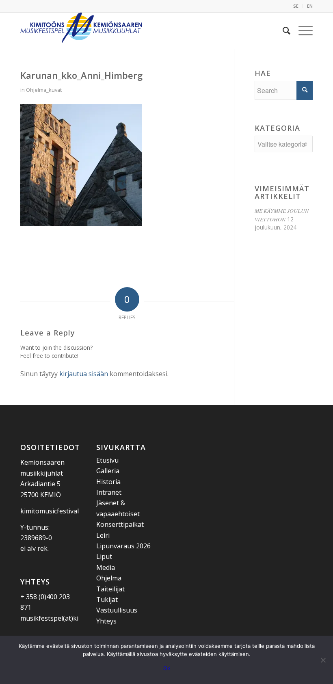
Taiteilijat (110, 588)
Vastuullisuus (116, 610)
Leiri (103, 535)
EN (310, 6)
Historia (108, 481)
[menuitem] (296, 6)
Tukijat (107, 599)
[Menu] (301, 30)
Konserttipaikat (120, 524)
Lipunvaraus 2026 (123, 545)
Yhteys (106, 621)
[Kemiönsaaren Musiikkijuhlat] (81, 30)
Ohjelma (108, 578)
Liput (104, 556)
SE (295, 6)
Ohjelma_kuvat (44, 89)
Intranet (108, 492)
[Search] (282, 30)
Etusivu (107, 460)
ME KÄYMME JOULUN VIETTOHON (282, 215)
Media (105, 567)
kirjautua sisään (83, 373)
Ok (166, 668)
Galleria (107, 470)
